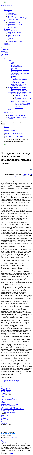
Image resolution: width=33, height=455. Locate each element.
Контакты (7, 44)
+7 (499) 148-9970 (6, 49)
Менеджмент (15, 68)
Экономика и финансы (18, 82)
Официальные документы (15, 40)
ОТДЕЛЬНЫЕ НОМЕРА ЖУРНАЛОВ (19, 92)
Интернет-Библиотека (11, 30)
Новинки (10, 11)
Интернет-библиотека (14, 32)
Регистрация (8, 5)
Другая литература (17, 85)
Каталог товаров (9, 59)
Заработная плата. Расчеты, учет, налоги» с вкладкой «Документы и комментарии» (23, 105)
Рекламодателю (12, 14)
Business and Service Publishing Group (19, 18)
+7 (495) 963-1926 (6, 390)
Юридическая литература (19, 84)
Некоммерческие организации (20, 70)
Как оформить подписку (15, 24)
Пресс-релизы (12, 37)
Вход (2, 5)
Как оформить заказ (14, 22)
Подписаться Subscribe (4, 441)
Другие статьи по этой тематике (14, 382)
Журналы (7, 29)
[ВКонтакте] (31, 169)
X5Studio (10, 453)
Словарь (10, 38)
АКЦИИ (10, 109)
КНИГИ (10, 60)
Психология (14, 76)
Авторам (10, 16)
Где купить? (11, 25)
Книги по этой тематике (11, 380)
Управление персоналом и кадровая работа (19, 80)
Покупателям (8, 21)
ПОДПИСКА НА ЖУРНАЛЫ (17, 87)
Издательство (8, 10)
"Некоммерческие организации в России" (20, 175)
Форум (10, 33)
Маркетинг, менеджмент (18, 89)
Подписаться (13, 437)
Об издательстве (13, 19)
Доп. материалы (12, 27)
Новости (6, 43)
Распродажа (14, 78)
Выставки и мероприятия (15, 35)
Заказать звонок (5, 388)
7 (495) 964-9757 (6, 393)
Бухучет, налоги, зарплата (19, 90)
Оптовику (11, 13)
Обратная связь (5, 391)
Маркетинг (14, 71)
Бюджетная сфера (16, 66)
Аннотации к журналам (15, 41)
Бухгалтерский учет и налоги (20, 65)
